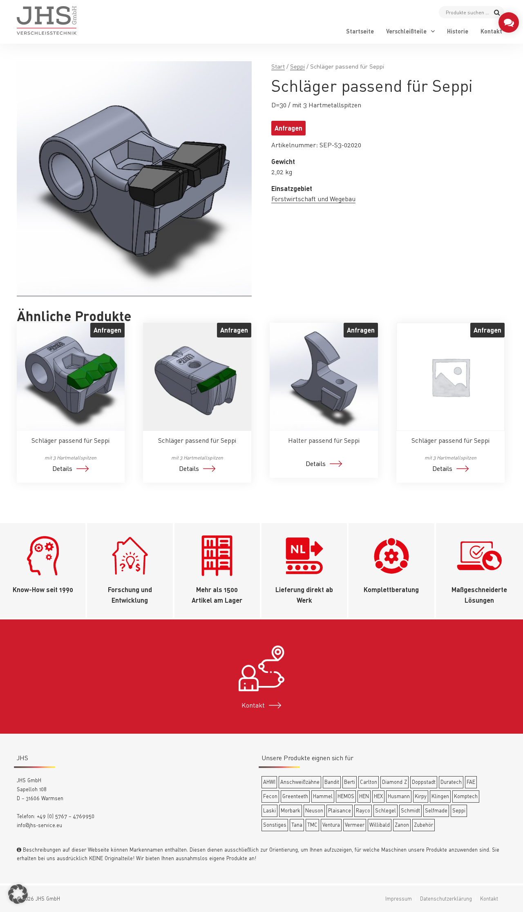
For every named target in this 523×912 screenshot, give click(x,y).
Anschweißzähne (300, 782)
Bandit (331, 782)
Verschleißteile (406, 31)
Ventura (331, 824)
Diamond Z (394, 782)
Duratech (451, 782)
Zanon (402, 824)
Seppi (297, 66)
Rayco (363, 810)
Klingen (440, 796)
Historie (457, 31)
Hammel (323, 796)
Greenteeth (295, 796)
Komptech (466, 796)
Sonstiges (274, 824)
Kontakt (491, 31)
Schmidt (410, 810)
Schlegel (385, 810)
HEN (364, 796)
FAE (471, 782)
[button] (18, 894)
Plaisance (339, 810)
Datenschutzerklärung (446, 898)
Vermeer (354, 824)
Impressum (398, 898)
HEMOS (345, 796)
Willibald (379, 824)
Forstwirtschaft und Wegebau (313, 199)
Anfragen (288, 128)
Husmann (399, 796)
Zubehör (423, 824)
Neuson (314, 810)
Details (62, 468)
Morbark (290, 810)
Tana (296, 824)
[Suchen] (497, 12)
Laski (269, 810)
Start (278, 66)
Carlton (368, 782)
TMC (312, 824)
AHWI (269, 782)
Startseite (360, 31)
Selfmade (436, 810)
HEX (378, 796)
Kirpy (421, 796)
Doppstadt (424, 782)
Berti (349, 782)
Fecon (270, 796)
